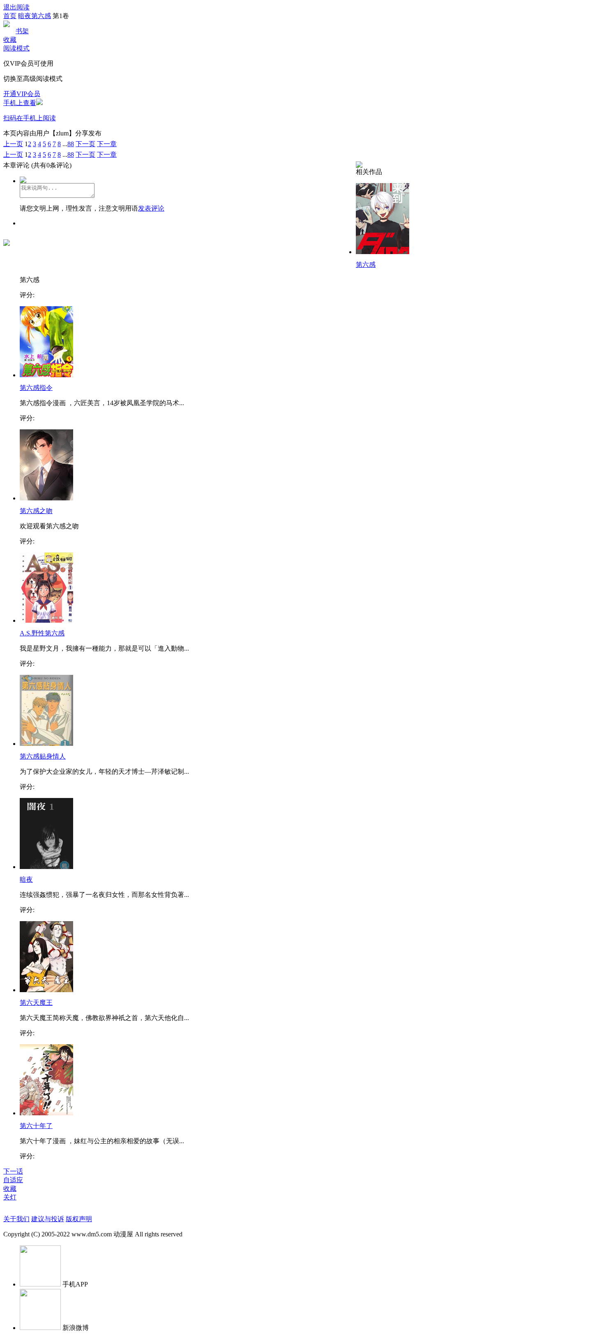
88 (70, 143)
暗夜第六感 (34, 15)
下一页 (85, 143)
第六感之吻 (36, 510)
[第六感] (382, 251)
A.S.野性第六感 (42, 633)
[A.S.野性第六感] (46, 620)
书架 (22, 31)
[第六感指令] (46, 374)
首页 (9, 15)
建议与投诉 (47, 1218)
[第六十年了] (46, 1113)
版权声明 (79, 1218)
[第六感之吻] (46, 498)
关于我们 (16, 1218)
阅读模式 (16, 48)
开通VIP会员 (21, 93)
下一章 (107, 143)
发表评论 (151, 208)
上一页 (13, 143)
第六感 (366, 264)
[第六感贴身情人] (46, 743)
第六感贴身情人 (43, 756)
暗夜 (26, 879)
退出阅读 (16, 7)
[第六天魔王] (46, 989)
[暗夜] (46, 866)
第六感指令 (36, 387)
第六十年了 (36, 1125)
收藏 (9, 39)
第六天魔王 (36, 1002)
